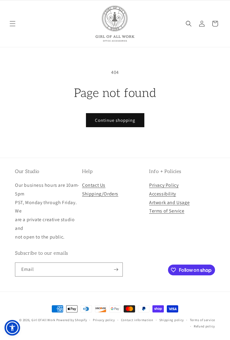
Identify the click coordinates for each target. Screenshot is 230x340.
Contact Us (93, 185)
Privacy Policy (163, 185)
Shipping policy (171, 320)
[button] (12, 23)
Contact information (137, 320)
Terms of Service (166, 211)
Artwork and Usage (169, 202)
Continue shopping (115, 120)
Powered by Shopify (71, 320)
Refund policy (204, 326)
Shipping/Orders (100, 194)
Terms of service (202, 320)
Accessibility (162, 194)
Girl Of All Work (43, 320)
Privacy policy (104, 320)
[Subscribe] (115, 269)
